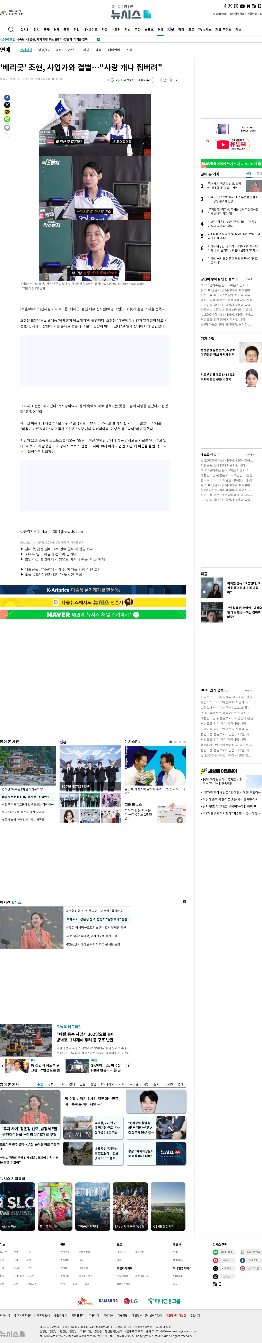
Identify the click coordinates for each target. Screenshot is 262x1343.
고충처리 (94, 1315)
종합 (40, 1084)
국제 (47, 29)
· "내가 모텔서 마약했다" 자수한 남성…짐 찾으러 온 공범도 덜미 (231, 813)
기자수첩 (208, 338)
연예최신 (26, 49)
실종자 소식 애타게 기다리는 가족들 (23, 819)
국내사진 (121, 1252)
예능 (99, 49)
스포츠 (149, 29)
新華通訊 (178, 1260)
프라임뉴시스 (237, 14)
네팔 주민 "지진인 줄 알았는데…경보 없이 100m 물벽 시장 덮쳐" (107, 1153)
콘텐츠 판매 (60, 1315)
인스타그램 (253, 1268)
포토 (191, 29)
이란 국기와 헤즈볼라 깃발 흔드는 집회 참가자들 (29, 804)
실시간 (25, 29)
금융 (66, 29)
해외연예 (114, 49)
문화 (137, 29)
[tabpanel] (155, 771)
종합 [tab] (259, 173)
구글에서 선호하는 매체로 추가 (133, 80)
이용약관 (123, 1315)
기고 (81, 1260)
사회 (105, 29)
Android (177, 1276)
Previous (2, 1066)
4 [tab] (184, 742)
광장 (181, 29)
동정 (87, 1284)
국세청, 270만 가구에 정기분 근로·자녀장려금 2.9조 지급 (108, 1128)
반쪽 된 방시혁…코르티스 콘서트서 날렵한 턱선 (96, 927)
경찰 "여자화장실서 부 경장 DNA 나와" (141, 1153)
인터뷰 (63, 1268)
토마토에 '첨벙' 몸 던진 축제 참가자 (23, 812)
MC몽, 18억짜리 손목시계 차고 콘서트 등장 (93, 944)
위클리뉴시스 (254, 14)
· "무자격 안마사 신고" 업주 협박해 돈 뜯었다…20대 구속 (231, 792)
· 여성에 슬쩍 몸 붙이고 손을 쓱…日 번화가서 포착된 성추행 (231, 799)
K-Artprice (220, 14)
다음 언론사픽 (253, 1252)
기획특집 (83, 1268)
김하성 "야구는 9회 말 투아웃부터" (23, 789)
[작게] (177, 80)
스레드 (226, 1276)
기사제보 (108, 1315)
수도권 (116, 29)
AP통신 (177, 1252)
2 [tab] (175, 742)
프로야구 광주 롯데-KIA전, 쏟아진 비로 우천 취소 (30, 1146)
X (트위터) (226, 1268)
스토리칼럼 (84, 1252)
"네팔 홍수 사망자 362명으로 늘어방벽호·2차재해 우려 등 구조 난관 (85, 1037)
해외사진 (139, 1252)
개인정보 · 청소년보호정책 (147, 1315)
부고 (74, 1284)
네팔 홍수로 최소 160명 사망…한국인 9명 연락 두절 (29, 797)
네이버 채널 (226, 1252)
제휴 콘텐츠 (223, 29)
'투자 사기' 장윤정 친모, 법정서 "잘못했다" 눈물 (97, 919)
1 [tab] (170, 742)
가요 (71, 49)
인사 (62, 1284)
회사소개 (5, 1315)
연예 (160, 29)
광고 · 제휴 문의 (23, 1315)
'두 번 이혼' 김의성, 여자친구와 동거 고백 (91, 936)
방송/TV (44, 49)
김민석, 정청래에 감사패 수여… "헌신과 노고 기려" (155, 791)
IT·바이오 (91, 29)
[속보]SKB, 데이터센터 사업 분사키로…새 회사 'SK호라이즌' (45, 39)
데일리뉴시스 (85, 1276)
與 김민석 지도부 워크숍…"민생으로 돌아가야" (45, 1070)
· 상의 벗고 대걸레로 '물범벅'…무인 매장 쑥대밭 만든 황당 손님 (231, 806)
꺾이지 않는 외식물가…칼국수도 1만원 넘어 (138, 814)
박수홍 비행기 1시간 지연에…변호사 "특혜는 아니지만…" (92, 1101)
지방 (127, 29)
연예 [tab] (249, 173)
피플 (204, 573)
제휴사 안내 (43, 1315)
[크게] (183, 80)
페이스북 (253, 1260)
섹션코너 (64, 1276)
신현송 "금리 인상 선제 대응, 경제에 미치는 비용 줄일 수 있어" (29, 1160)
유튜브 (226, 1260)
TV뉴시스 (204, 29)
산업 (76, 29)
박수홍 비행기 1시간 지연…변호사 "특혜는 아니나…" (97, 910)
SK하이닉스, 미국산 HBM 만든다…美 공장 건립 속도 (106, 1070)
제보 (238, 29)
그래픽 (120, 1260)
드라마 (84, 49)
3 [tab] (180, 742)
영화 (59, 49)
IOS (175, 1284)
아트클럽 (64, 1260)
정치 (37, 29)
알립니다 (195, 1315)
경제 (56, 29)
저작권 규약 (78, 1315)
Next (128, 1066)
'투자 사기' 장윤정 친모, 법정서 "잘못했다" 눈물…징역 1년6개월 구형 (29, 1131)
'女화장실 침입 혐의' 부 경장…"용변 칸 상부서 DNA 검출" (140, 1128)
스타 (129, 49)
